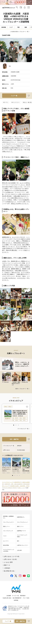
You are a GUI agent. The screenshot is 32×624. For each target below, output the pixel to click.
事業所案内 (22, 595)
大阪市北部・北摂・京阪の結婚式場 (13, 484)
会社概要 (9, 595)
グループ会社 (26, 598)
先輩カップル (21, 487)
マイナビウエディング (7, 482)
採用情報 (16, 600)
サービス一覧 (15, 595)
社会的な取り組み (7, 598)
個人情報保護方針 (17, 598)
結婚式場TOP (17, 482)
